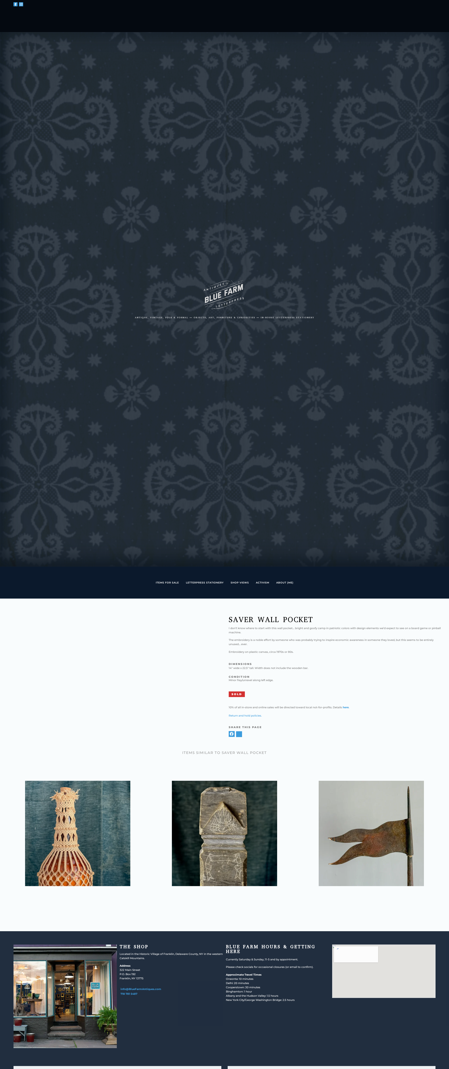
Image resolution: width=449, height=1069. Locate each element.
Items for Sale (167, 582)
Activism (262, 582)
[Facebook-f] (16, 4)
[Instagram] (21, 4)
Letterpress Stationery (205, 582)
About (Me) (284, 582)
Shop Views (240, 582)
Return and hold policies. (245, 715)
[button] (232, 734)
